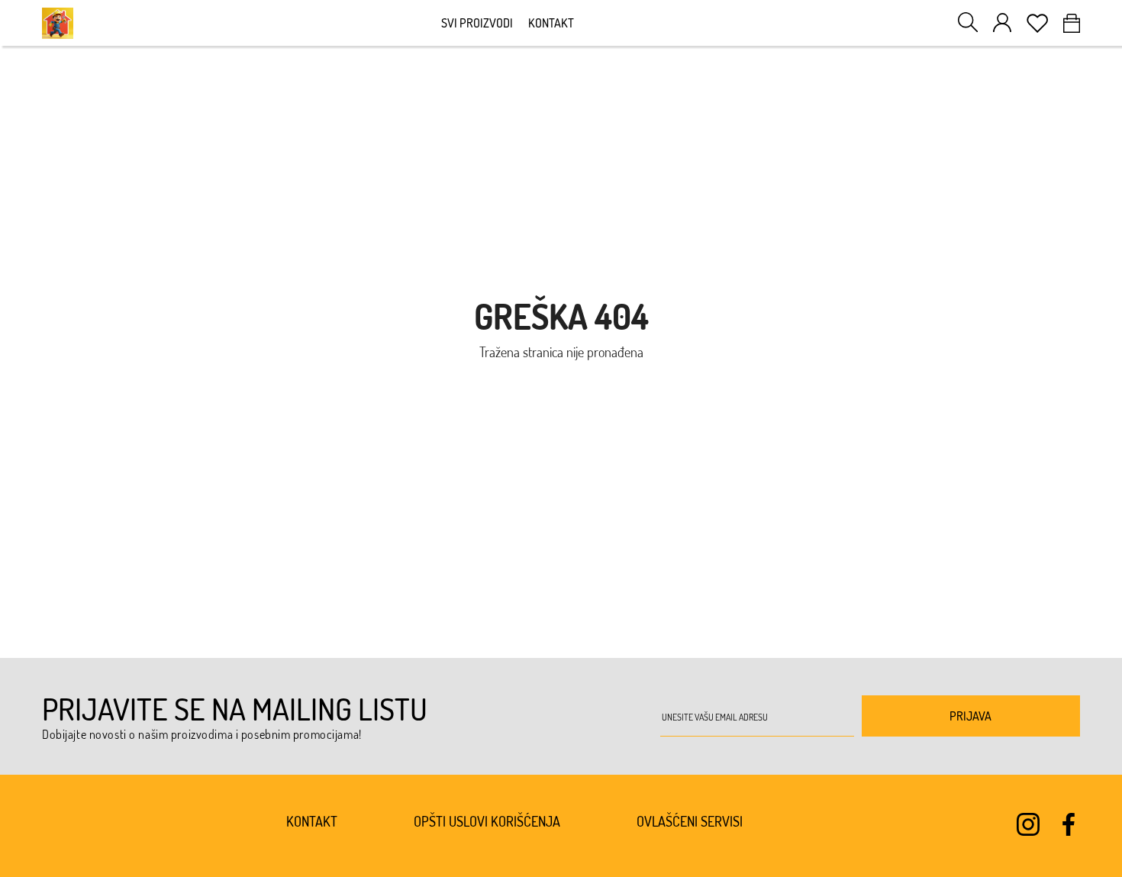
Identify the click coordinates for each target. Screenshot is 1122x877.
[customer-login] (1002, 22)
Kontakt (551, 23)
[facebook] (1068, 824)
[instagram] (1028, 824)
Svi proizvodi (477, 23)
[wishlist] (1037, 23)
